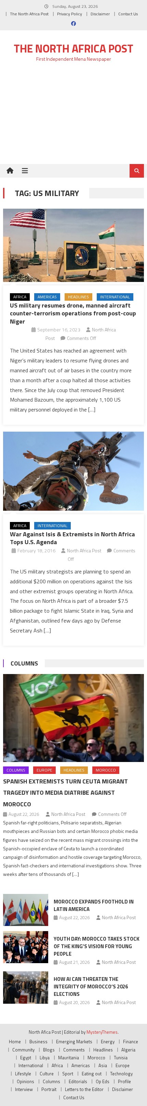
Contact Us (128, 14)
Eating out (92, 1073)
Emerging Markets (74, 1041)
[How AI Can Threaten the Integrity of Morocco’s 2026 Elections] (25, 987)
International (115, 297)
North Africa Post (84, 550)
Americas (47, 297)
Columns (24, 663)
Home (15, 1041)
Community (23, 1049)
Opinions (25, 1081)
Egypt (25, 1057)
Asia (102, 1065)
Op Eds (102, 1081)
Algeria (128, 1049)
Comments (74, 1049)
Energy (108, 1041)
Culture (47, 1073)
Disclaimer (100, 14)
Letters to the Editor (84, 1089)
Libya (45, 1057)
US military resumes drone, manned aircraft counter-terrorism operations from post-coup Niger (73, 313)
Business (38, 1041)
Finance (130, 1041)
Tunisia (121, 1057)
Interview (24, 1089)
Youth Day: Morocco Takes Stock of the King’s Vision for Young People (96, 946)
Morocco (106, 770)
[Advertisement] (73, 117)
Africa (19, 297)
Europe (44, 770)
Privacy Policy (69, 14)
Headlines (78, 297)
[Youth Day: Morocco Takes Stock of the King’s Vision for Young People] (25, 947)
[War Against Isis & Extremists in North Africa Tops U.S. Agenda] (73, 471)
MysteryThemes (102, 1032)
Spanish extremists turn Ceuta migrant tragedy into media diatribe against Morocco (65, 793)
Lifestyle (23, 1073)
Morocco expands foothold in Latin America (94, 905)
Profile (124, 1081)
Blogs (49, 1049)
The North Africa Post (29, 14)
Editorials (78, 1081)
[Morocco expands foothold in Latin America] (25, 910)
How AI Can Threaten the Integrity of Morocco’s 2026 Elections (91, 986)
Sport (67, 1073)
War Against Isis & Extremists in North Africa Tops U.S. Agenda (72, 538)
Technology (121, 1073)
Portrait (48, 1089)
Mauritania (68, 1057)
